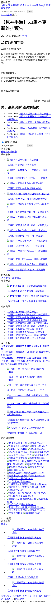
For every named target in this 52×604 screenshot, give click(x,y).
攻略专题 (33, 5)
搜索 (30, 11)
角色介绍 (43, 5)
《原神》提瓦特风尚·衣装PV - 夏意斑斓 (26, 338)
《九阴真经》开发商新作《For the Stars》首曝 (24, 358)
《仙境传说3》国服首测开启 (15, 352)
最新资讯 (15, 5)
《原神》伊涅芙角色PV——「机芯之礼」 (27, 332)
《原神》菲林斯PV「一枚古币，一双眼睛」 (28, 314)
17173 (4, 14)
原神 (9, 14)
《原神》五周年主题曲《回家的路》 (24, 317)
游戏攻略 (24, 5)
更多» (4, 524)
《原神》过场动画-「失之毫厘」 (35, 113)
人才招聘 (17, 596)
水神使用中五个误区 (11, 278)
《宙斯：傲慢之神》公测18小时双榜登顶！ (22, 361)
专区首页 (5, 5)
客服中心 (9, 599)
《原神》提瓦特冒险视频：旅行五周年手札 (28, 323)
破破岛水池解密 (9, 151)
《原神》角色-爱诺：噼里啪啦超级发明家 (27, 320)
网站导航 (19, 599)
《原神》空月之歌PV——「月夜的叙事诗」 (28, 335)
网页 (7, 142)
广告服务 (27, 596)
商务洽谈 (37, 596)
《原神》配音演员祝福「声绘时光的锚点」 (28, 326)
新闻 (15, 142)
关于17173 (6, 596)
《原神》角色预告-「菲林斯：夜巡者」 (26, 329)
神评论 (23, 36)
